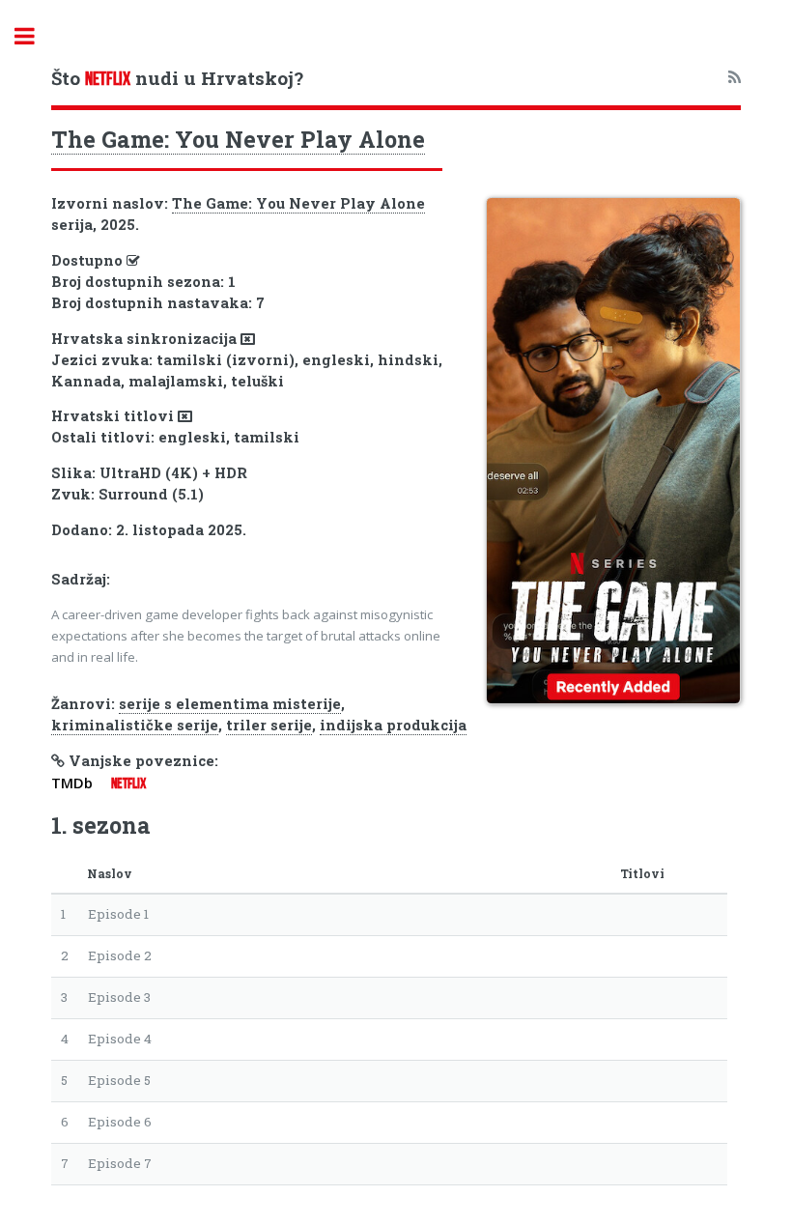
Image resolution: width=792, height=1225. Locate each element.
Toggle (35, 36)
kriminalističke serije (134, 725)
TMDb (72, 782)
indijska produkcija (393, 725)
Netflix (128, 783)
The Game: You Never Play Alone (238, 139)
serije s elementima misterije (230, 704)
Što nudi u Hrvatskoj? (177, 78)
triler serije (269, 725)
